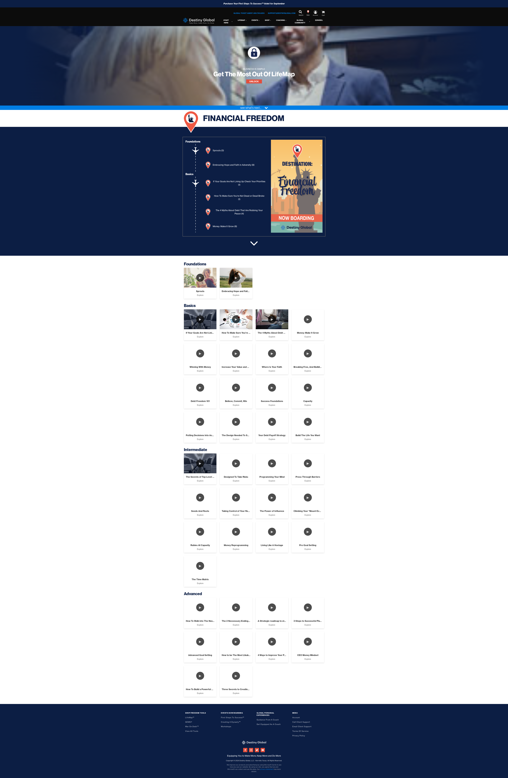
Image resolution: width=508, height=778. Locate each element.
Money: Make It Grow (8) (225, 226)
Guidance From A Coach (268, 720)
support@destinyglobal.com (281, 13)
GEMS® (188, 722)
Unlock (254, 81)
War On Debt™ (192, 726)
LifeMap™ (189, 717)
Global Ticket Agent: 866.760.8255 (249, 13)
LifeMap (241, 20)
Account (296, 717)
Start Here (226, 21)
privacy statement (266, 769)
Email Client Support (302, 726)
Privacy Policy (298, 736)
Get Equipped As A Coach (269, 724)
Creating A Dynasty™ (231, 722)
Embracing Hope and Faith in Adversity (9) (233, 165)
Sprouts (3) (218, 150)
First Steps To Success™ (232, 717)
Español (319, 20)
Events (255, 20)
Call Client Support (301, 722)
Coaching (280, 20)
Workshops (226, 726)
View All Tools (191, 731)
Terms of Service (300, 731)
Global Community (300, 21)
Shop (267, 20)
